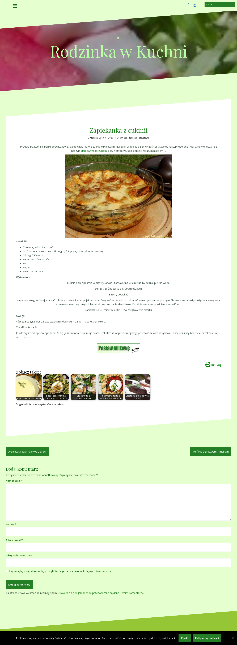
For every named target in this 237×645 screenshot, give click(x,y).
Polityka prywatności (207, 638)
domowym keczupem (94, 150)
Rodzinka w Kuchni (118, 51)
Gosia (110, 137)
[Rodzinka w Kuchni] (118, 39)
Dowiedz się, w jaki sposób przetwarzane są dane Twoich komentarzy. (101, 593)
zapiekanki (59, 404)
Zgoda (184, 638)
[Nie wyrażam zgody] (232, 638)
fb (36, 327)
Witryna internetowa (19, 555)
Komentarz (14, 480)
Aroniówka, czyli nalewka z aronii (27, 451)
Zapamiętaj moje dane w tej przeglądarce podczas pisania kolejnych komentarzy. (60, 571)
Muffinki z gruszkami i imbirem (211, 451)
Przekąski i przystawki (138, 137)
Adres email (14, 540)
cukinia (27, 404)
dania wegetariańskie (42, 404)
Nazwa (11, 524)
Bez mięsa (122, 137)
